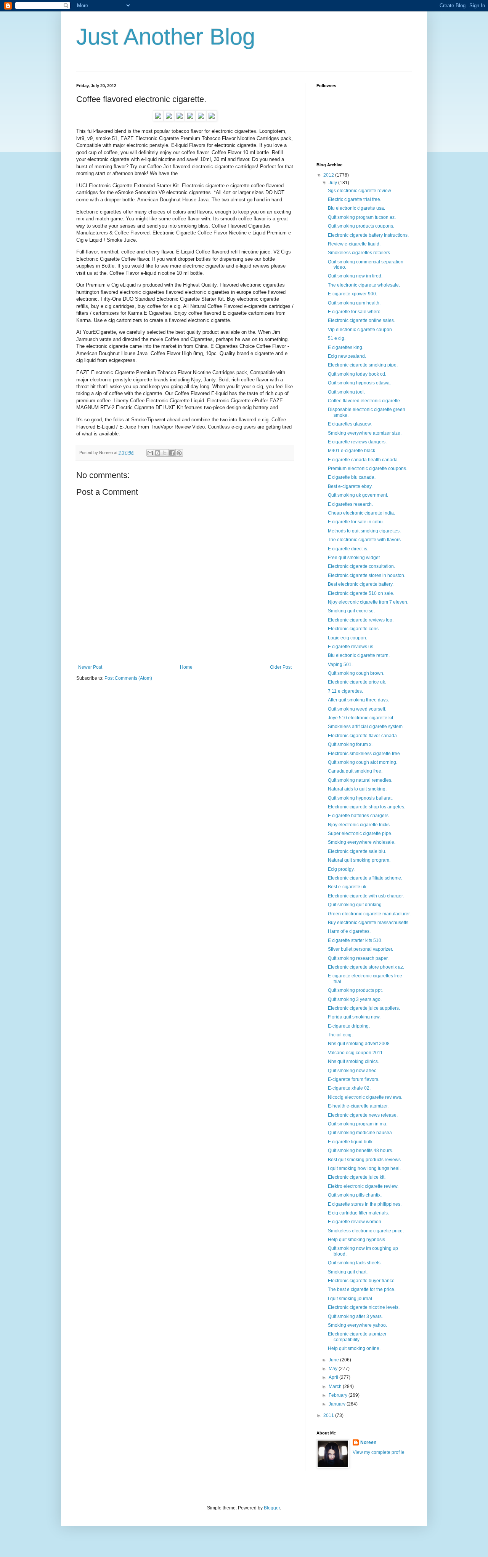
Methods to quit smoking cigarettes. (364, 531)
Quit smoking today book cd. (357, 374)
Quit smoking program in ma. (357, 1124)
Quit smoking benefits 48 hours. (360, 1150)
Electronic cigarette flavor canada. (363, 735)
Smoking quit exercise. (351, 611)
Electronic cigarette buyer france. (362, 1280)
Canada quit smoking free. (355, 771)
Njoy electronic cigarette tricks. (359, 824)
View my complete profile (379, 1452)
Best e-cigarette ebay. (350, 486)
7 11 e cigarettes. (345, 691)
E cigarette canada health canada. (363, 459)
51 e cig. (336, 338)
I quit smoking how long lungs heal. (364, 1168)
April (334, 1377)
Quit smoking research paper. (358, 958)
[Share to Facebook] (172, 453)
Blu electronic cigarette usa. (356, 208)
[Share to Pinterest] (179, 453)
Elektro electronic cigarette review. (363, 1186)
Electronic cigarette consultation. (361, 566)
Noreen (368, 1442)
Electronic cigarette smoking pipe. (363, 365)
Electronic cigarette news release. (363, 1115)
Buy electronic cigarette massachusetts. (368, 922)
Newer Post (90, 667)
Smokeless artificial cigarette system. (366, 726)
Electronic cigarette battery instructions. (368, 235)
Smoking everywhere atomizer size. (364, 433)
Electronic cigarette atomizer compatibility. (357, 1336)
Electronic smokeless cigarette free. (364, 753)
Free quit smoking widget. (354, 557)
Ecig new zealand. (347, 356)
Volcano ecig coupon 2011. (356, 1052)
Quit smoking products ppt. (355, 990)
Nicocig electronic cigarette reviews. (365, 1097)
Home (186, 667)
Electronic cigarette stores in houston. (366, 575)
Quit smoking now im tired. (355, 276)
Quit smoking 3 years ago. (355, 999)
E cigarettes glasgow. (350, 424)
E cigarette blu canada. (352, 477)
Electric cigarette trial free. (354, 199)
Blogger (272, 1508)
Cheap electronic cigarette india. (361, 513)
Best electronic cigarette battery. (360, 584)
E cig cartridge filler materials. (358, 1213)
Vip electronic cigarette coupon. (360, 329)
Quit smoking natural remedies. (360, 780)
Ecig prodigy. (341, 869)
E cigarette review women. (355, 1221)
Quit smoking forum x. (350, 744)
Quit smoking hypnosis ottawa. (359, 383)
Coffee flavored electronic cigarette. (364, 400)
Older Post (281, 667)
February (338, 1395)
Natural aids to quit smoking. (357, 789)
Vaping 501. (340, 664)
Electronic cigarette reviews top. (360, 620)
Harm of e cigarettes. (349, 931)
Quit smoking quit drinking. (355, 904)
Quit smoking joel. (346, 392)
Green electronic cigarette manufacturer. (369, 913)
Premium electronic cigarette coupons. (367, 468)
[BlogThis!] (157, 453)
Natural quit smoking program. (359, 860)
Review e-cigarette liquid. (354, 244)
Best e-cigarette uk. (348, 886)
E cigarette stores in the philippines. (364, 1204)
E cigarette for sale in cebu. (356, 521)
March (336, 1386)
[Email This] (150, 453)
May (334, 1368)
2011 (329, 1415)
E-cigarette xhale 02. (349, 1088)
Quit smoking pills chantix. (355, 1195)
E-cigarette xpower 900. (352, 293)
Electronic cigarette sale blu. (357, 851)
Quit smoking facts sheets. (355, 1262)
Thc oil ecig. (340, 1034)
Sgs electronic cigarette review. (360, 190)
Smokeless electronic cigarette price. (366, 1230)
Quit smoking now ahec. (352, 1070)
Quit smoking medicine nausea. (360, 1132)
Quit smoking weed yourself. (357, 709)
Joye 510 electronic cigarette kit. (361, 717)
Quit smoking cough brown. (356, 673)
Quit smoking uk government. (358, 495)
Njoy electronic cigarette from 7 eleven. (368, 602)
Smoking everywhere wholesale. (361, 842)
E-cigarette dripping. (349, 1026)
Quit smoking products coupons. (361, 226)
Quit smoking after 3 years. (355, 1316)
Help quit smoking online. (354, 1348)
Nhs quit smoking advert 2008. (359, 1043)
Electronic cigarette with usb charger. (366, 896)
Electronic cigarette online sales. (361, 320)
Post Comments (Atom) (128, 678)
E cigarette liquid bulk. (351, 1141)
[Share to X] (165, 453)
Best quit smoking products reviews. (365, 1159)
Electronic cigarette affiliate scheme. (365, 878)
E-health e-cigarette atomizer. (358, 1106)
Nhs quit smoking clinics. (353, 1061)
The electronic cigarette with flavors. (365, 539)
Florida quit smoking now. (354, 1017)
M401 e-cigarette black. (352, 450)
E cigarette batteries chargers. (359, 815)
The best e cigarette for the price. (361, 1289)
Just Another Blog (165, 36)
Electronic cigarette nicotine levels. (364, 1307)
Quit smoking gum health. (354, 303)
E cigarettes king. (345, 347)
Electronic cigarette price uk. (357, 682)
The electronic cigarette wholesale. (364, 285)
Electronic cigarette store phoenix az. (366, 967)
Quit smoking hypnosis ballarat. (360, 798)
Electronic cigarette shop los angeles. (366, 807)
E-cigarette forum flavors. (353, 1079)
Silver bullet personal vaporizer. (360, 949)
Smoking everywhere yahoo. (357, 1325)
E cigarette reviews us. (351, 646)
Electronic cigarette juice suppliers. (364, 1008)
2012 (329, 175)
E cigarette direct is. (348, 548)
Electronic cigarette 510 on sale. (361, 593)
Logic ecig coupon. (347, 638)
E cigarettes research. (350, 504)
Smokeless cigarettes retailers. (359, 252)
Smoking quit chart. (348, 1272)
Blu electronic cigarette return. (359, 655)
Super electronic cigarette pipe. (360, 833)
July (333, 182)
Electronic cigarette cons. (354, 628)
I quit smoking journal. (350, 1298)
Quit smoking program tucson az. (362, 217)
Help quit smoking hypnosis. (357, 1239)
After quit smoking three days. (358, 700)
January (338, 1404)
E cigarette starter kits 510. (355, 940)
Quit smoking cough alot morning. (362, 762)
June (334, 1360)
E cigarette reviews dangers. (357, 442)
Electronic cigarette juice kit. (356, 1177)
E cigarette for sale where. (355, 311)
